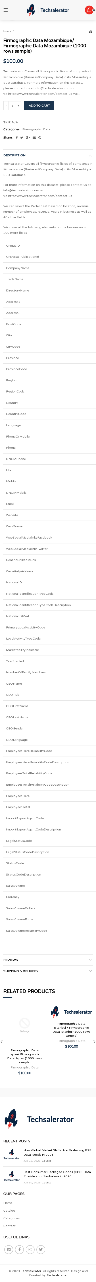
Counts (46, 1160)
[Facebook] (17, 138)
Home (7, 31)
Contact (9, 1226)
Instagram (30, 1249)
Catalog (9, 1211)
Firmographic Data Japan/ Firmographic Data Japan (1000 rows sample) (24, 1056)
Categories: (11, 129)
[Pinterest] (39, 138)
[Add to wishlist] (40, 1010)
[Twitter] (22, 138)
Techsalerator (31, 1271)
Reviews (10, 960)
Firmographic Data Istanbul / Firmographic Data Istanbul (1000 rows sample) (71, 1030)
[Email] (34, 138)
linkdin (8, 1249)
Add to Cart (39, 105)
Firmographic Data (36, 129)
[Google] (28, 138)
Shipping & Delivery (20, 971)
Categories (11, 1218)
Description (14, 155)
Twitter (40, 1249)
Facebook (19, 1249)
